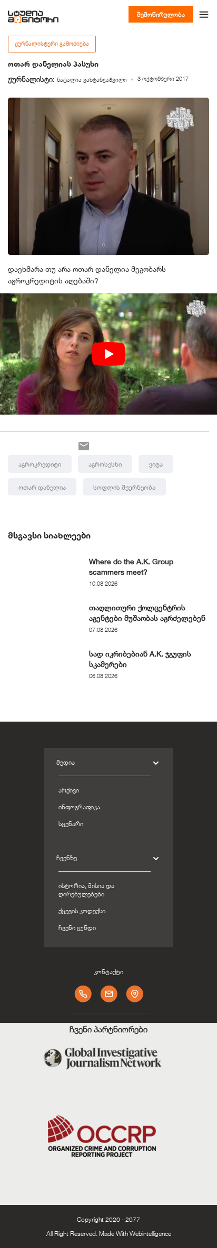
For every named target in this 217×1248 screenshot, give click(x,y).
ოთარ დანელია (42, 487)
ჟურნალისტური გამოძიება (52, 43)
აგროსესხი (105, 464)
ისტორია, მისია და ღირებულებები (86, 889)
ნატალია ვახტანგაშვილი (92, 79)
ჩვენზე (66, 857)
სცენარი (70, 823)
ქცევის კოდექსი (81, 910)
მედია (65, 762)
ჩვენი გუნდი (77, 927)
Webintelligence (150, 1233)
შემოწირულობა (161, 14)
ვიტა (156, 464)
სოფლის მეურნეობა (124, 487)
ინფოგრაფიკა (79, 806)
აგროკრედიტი (39, 464)
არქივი (68, 790)
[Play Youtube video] (108, 354)
